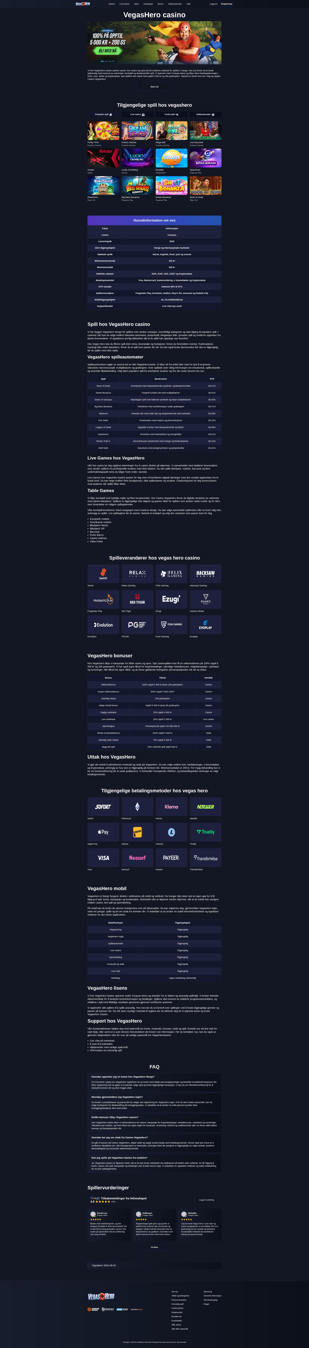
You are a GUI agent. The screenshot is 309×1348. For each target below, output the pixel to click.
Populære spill (101, 114)
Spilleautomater (203, 114)
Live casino (135, 114)
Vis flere (154, 1247)
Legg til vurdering (206, 1200)
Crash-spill (170, 114)
